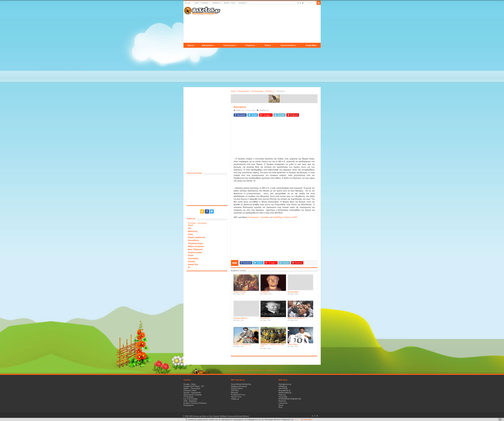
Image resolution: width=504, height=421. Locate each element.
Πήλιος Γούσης (239, 292)
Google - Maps (189, 384)
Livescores (283, 403)
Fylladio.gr (283, 386)
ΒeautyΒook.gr (270, 370)
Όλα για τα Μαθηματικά (255, 370)
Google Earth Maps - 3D (193, 386)
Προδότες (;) (270, 91)
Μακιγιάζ (234, 392)
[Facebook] (300, 3)
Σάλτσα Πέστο (237, 388)
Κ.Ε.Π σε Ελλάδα (190, 399)
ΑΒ (189, 228)
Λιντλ (190, 225)
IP (189, 267)
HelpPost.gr (233, 370)
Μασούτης (193, 231)
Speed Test (193, 264)
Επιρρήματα (188, 405)
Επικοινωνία (231, 416)
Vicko (190, 234)
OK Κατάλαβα (306, 419)
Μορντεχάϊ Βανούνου (296, 318)
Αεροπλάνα (193, 258)
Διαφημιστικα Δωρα (239, 386)
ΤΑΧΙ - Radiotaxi (190, 401)
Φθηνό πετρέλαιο (196, 246)
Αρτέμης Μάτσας (240, 318)
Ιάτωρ (281, 405)
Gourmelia (283, 397)
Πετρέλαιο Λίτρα (195, 243)
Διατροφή (242, 3)
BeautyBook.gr (285, 390)
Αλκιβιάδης (265, 292)
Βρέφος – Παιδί (229, 3)
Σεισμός (191, 261)
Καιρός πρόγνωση (196, 237)
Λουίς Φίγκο (293, 344)
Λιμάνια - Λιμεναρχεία (192, 392)
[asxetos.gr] (202, 10)
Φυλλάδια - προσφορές (197, 223)
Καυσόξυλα (193, 240)
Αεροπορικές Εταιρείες (192, 395)
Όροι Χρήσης (214, 416)
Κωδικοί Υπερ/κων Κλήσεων (195, 403)
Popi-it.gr (242, 370)
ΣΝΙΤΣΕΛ (235, 390)
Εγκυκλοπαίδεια (243, 91)
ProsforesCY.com (238, 395)
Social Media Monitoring (241, 384)
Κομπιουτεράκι (195, 252)
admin (238, 110)
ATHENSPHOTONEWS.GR (290, 399)
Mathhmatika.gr (285, 392)
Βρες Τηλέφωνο (195, 249)
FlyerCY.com (236, 397)
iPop (280, 407)
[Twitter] (303, 3)
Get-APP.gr (283, 388)
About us (205, 416)
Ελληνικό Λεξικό (189, 390)
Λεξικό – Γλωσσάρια (201, 3)
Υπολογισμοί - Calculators (258, 217)
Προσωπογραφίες (257, 91)
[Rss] (298, 3)
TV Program (188, 397)
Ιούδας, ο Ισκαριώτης (242, 344)
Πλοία (190, 255)
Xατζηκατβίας (293, 292)
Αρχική (233, 91)
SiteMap (223, 416)
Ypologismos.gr (285, 384)
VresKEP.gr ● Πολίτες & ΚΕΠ (284, 217)
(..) (296, 419)
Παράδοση (216, 3)
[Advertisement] (270, 24)
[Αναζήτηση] (319, 3)
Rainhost (282, 401)
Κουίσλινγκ (265, 318)
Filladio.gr (235, 399)
